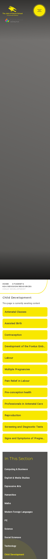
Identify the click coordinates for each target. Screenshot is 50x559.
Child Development (14, 289)
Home (6, 284)
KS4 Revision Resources (17, 286)
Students (18, 284)
